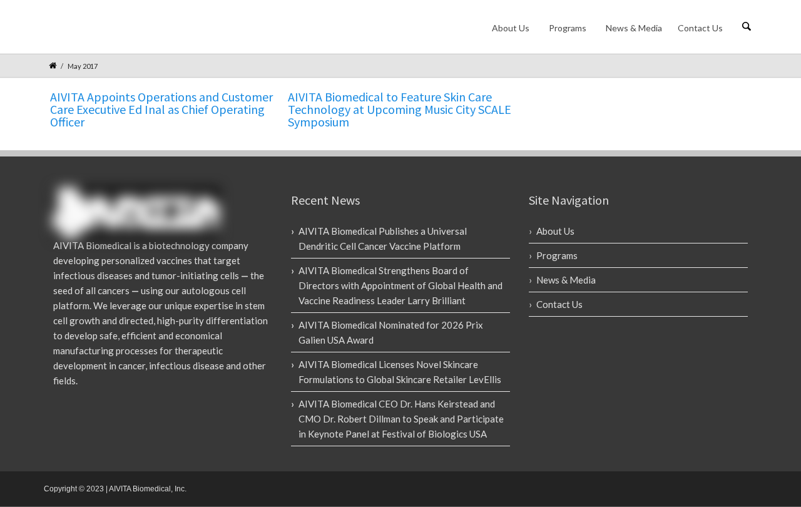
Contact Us (700, 28)
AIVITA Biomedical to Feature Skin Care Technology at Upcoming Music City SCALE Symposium (399, 109)
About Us (510, 28)
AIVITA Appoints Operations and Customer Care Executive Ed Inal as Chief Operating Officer (161, 109)
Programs (567, 28)
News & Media (634, 28)
